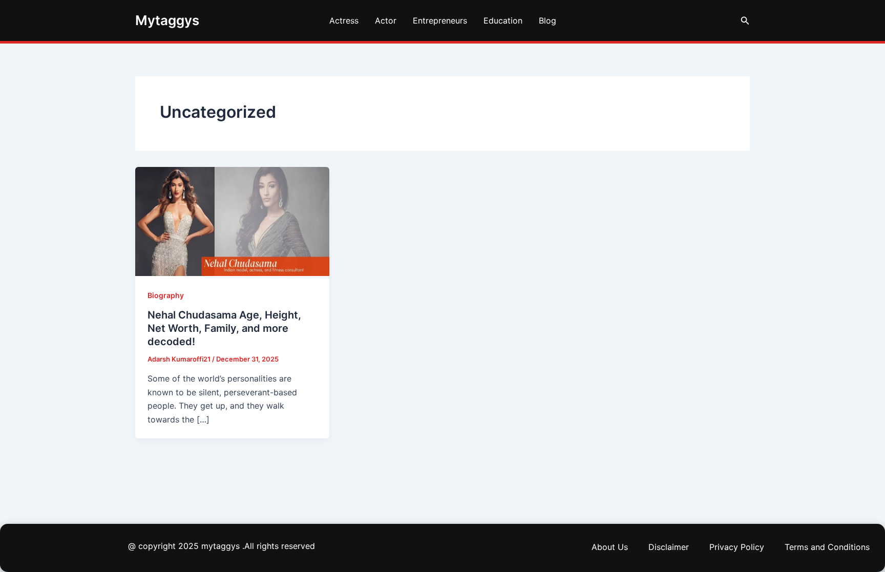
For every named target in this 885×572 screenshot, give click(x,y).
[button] (745, 20)
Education (502, 20)
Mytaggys (167, 20)
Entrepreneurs (440, 20)
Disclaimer (668, 547)
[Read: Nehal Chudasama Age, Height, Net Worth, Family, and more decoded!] (232, 221)
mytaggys (220, 546)
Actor (385, 20)
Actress (344, 20)
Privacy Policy (736, 547)
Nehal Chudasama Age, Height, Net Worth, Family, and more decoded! (224, 328)
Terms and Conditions (827, 547)
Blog (547, 20)
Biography (166, 295)
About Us (610, 547)
